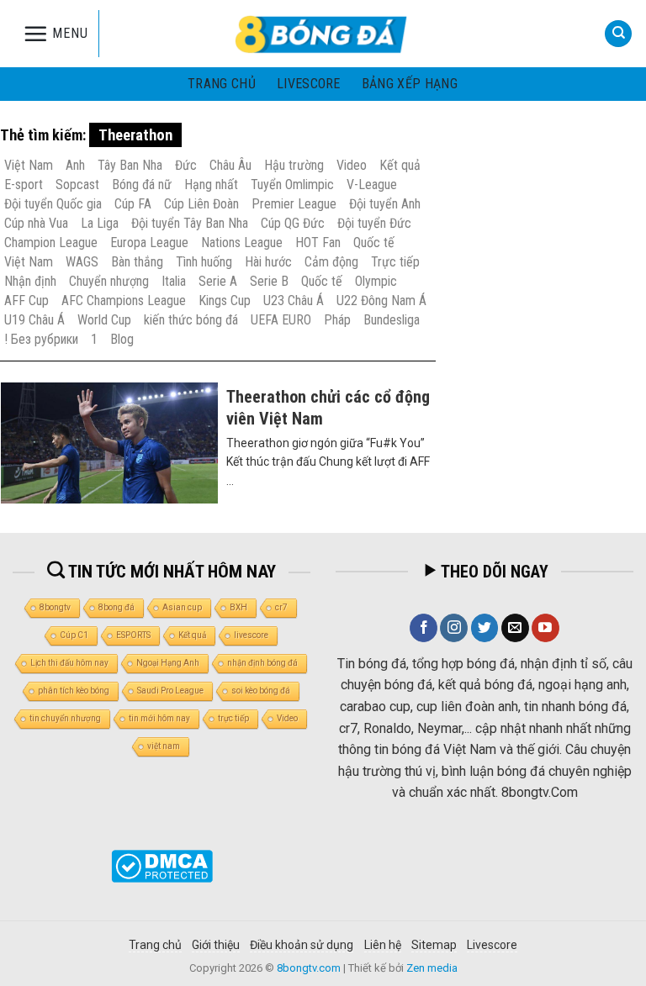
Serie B (269, 281)
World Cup (104, 319)
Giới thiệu (216, 945)
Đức (186, 165)
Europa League (149, 242)
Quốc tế (373, 242)
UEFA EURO (281, 319)
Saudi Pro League (170, 690)
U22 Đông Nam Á (381, 300)
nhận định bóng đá (262, 662)
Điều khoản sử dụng (301, 945)
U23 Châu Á (293, 300)
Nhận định (30, 281)
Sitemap (434, 945)
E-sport (23, 184)
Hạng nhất (211, 184)
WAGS (82, 261)
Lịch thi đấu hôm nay (69, 662)
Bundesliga (391, 319)
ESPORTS (133, 635)
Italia (174, 281)
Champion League (51, 242)
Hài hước (268, 261)
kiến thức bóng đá (191, 319)
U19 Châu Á (34, 319)
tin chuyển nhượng (65, 718)
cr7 (281, 607)
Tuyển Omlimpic (292, 184)
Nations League (242, 242)
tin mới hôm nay (159, 718)
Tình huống (204, 261)
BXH (238, 607)
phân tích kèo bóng (73, 690)
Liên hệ (382, 945)
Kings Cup (225, 300)
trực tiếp (233, 718)
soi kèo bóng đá (260, 690)
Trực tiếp (395, 261)
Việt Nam (28, 165)
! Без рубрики (41, 339)
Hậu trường (294, 165)
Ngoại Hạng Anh (167, 662)
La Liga (100, 223)
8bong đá (116, 607)
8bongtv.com (309, 968)
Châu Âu (230, 165)
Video (351, 165)
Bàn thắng (137, 261)
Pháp (337, 319)
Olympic (376, 281)
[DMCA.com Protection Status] (162, 865)
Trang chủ (222, 84)
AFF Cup (26, 300)
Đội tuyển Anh (385, 203)
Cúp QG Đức (293, 223)
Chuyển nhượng (109, 281)
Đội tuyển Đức (374, 223)
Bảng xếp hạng (410, 84)
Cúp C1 (74, 635)
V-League (372, 184)
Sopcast (77, 184)
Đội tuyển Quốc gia (53, 203)
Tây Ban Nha (130, 165)
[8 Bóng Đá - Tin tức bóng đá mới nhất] (323, 33)
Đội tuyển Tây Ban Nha (189, 223)
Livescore (492, 945)
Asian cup (182, 607)
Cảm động (331, 261)
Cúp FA (132, 203)
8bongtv (55, 607)
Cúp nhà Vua (36, 223)
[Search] (618, 34)
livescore (309, 84)
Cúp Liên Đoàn (201, 203)
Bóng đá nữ (142, 184)
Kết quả (400, 165)
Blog (122, 339)
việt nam (163, 746)
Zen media (432, 968)
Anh (75, 165)
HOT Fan (318, 242)
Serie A (218, 281)
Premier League (294, 203)
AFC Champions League (123, 300)
